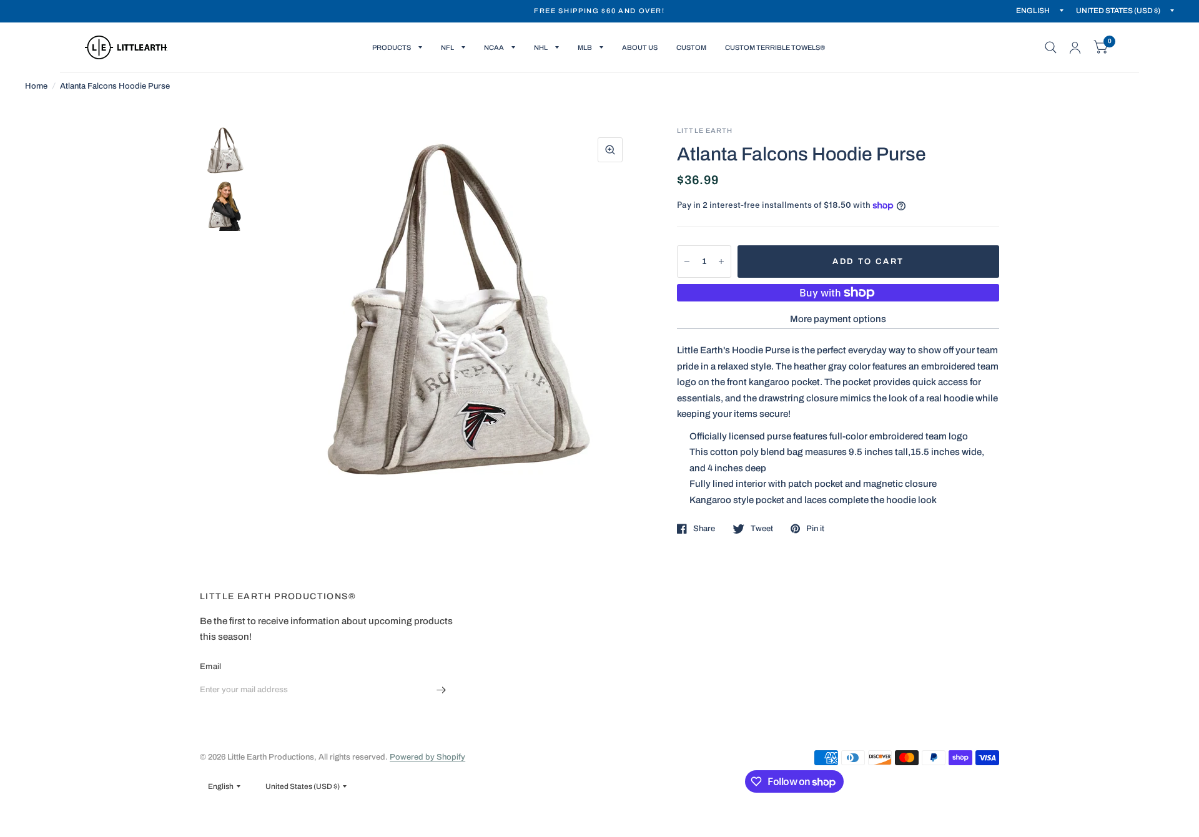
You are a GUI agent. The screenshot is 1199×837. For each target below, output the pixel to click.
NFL (447, 47)
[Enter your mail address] (441, 690)
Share (704, 528)
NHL (541, 47)
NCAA (494, 47)
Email (210, 666)
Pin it (815, 528)
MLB (585, 47)
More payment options (838, 319)
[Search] (1051, 47)
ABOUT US (640, 47)
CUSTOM (691, 47)
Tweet (762, 528)
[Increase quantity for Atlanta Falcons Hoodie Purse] (721, 261)
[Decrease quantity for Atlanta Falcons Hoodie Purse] (687, 261)
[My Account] (1075, 47)
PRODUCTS (391, 47)
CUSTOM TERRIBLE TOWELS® (775, 47)
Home (36, 86)
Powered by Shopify (427, 757)
